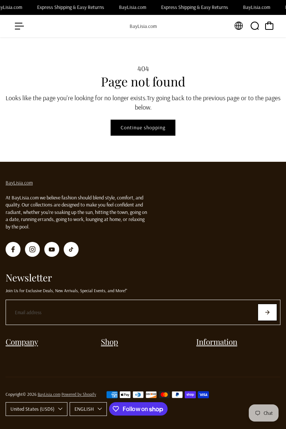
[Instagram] (32, 249)
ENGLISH (84, 409)
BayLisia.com (19, 182)
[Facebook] (13, 249)
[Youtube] (51, 249)
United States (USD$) (32, 409)
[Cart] (269, 25)
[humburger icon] (19, 26)
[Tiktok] (71, 249)
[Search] (254, 25)
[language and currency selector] (238, 25)
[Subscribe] (267, 312)
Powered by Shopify (78, 394)
